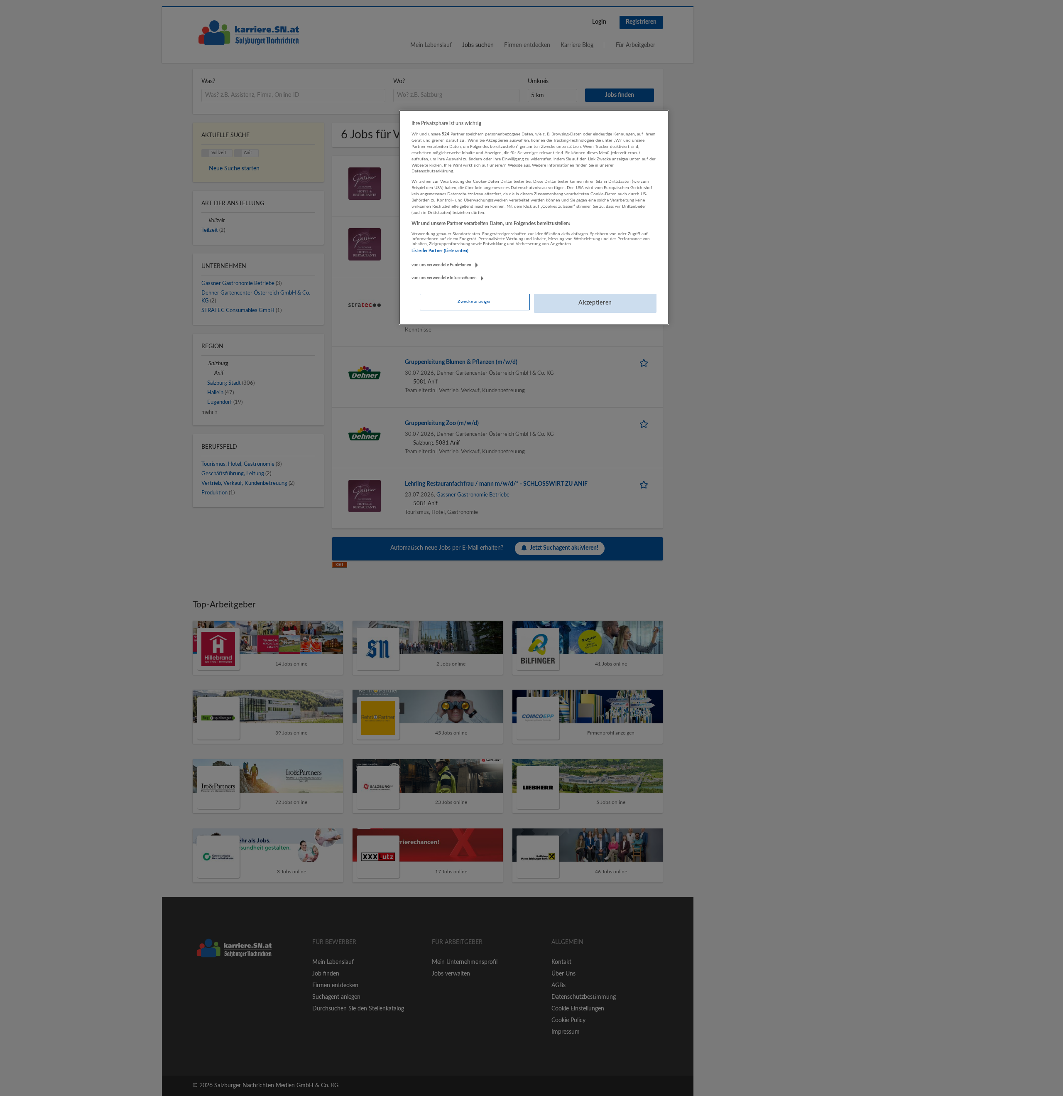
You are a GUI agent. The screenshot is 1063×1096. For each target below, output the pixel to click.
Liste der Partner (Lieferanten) (439, 251)
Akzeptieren (595, 303)
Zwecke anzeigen (475, 302)
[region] (534, 217)
